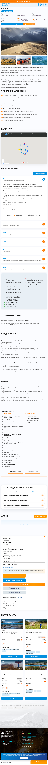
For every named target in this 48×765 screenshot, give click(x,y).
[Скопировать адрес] (24, 741)
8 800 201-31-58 (8, 605)
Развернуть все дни (40, 173)
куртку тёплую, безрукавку (10, 432)
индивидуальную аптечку (10, 464)
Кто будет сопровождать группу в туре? (15, 500)
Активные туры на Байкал (27, 705)
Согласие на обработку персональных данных (29, 752)
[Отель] (3, 644)
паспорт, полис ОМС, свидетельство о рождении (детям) (12, 416)
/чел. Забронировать (38, 762)
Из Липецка (10, 707)
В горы (4, 649)
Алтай (3, 630)
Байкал (5, 538)
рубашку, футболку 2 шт (9, 440)
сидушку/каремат (8, 466)
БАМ (10, 538)
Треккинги (8, 649)
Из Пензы (35, 705)
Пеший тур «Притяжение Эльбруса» (34, 632)
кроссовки (6, 429)
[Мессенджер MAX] (30, 746)
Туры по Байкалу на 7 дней (7, 705)
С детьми (4, 651)
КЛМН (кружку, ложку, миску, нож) (11, 454)
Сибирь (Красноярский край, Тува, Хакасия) (10, 672)
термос (28, 422)
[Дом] (6, 688)
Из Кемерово (4, 707)
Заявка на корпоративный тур (14, 580)
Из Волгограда (41, 705)
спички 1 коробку (7, 462)
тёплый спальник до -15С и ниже (11, 424)
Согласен (24, 757)
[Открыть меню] (46, 4)
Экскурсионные (32, 651)
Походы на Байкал (17, 705)
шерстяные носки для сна (10, 450)
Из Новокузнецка (17, 707)
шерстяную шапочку (8, 445)
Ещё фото (39, 60)
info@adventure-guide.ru (28, 743)
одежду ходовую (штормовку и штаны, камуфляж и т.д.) (12, 435)
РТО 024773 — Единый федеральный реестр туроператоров (29, 737)
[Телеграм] (22, 746)
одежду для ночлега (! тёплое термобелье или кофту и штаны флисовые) (13, 442)
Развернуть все (33, 491)
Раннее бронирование (14, 575)
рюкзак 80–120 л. (8, 419)
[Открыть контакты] (41, 4)
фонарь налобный (8, 460)
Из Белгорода (25, 707)
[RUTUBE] (28, 746)
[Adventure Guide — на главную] (6, 4)
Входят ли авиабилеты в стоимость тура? (16, 495)
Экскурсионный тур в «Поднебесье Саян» (11, 674)
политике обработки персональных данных (34, 755)
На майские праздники (14, 649)
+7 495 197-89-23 (8, 603)
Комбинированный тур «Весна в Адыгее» (35, 674)
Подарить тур (29, 24)
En (38, 4)
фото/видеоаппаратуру (32, 420)
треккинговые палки (31, 416)
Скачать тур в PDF (15, 588)
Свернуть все (42, 491)
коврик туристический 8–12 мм (11, 421)
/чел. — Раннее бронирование (11, 24)
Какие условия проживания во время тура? (16, 505)
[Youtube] (26, 746)
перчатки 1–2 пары (8, 447)
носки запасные (7, 452)
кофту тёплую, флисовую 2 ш (10, 437)
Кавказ (27, 630)
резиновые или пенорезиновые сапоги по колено (13, 427)
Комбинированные (29, 653)
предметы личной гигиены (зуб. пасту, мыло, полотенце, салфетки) (12, 457)
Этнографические (12, 693)
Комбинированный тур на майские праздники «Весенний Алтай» (10, 633)
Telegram (5, 608)
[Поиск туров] (43, 4)
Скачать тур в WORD (15, 592)
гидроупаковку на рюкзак (33, 418)
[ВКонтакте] (24, 746)
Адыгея (27, 672)
